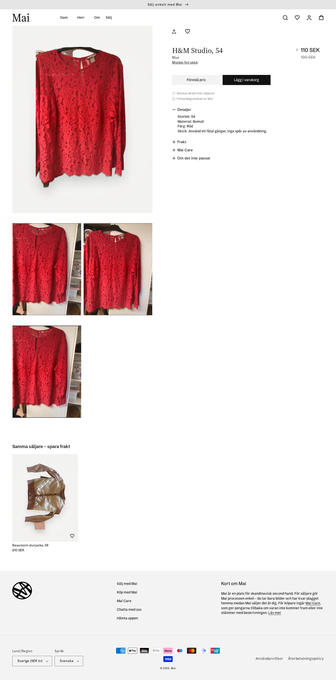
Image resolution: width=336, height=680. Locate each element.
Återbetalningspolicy (306, 658)
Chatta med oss (129, 609)
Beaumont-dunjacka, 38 (30, 545)
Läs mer (274, 612)
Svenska (66, 661)
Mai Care (124, 601)
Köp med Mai (127, 592)
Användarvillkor (269, 658)
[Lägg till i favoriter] (187, 31)
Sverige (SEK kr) (29, 661)
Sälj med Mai (127, 583)
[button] (65, 17)
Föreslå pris (196, 80)
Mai (173, 668)
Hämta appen (127, 618)
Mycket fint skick (185, 63)
